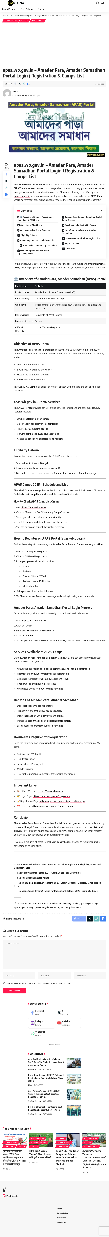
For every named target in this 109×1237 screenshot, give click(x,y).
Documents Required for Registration (83, 238)
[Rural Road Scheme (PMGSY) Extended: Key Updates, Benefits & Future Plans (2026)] (74, 1079)
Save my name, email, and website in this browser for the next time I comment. (39, 983)
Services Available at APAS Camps (80, 225)
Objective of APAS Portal (31, 225)
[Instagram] (41, 1023)
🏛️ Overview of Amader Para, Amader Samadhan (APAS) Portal (35, 218)
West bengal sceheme (70, 907)
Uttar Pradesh (91, 1146)
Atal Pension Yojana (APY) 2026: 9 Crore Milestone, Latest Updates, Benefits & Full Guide (44, 1094)
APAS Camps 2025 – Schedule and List (37, 240)
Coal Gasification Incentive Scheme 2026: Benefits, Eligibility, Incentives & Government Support (46, 1062)
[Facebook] (41, 1012)
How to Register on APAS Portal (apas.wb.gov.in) (33, 252)
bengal (32, 907)
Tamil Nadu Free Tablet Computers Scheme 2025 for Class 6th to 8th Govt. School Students (67, 1157)
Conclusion (71, 248)
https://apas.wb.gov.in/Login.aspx (51, 796)
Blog (30, 1085)
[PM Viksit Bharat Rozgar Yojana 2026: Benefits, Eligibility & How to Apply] (74, 1110)
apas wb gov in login (89, 903)
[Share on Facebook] (15, 84)
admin (15, 91)
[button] (5, 3)
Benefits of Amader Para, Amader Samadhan (79, 232)
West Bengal (38, 21)
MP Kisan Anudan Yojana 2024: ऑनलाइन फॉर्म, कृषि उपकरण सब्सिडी (40, 1154)
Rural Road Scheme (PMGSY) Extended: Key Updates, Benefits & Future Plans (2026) (46, 1078)
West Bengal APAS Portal (47, 907)
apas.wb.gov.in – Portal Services (35, 230)
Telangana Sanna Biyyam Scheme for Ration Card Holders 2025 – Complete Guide (57, 891)
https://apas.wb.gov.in (47, 327)
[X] (68, 1012)
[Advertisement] (54, 44)
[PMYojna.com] (16, 3)
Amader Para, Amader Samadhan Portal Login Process (82, 218)
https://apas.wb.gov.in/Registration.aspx (62, 801)
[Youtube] (68, 1023)
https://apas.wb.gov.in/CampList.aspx (52, 806)
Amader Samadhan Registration (64, 903)
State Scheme (11, 21)
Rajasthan (9, 1146)
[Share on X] (19, 84)
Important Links (72, 243)
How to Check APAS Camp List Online (40, 245)
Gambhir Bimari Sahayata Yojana (33, 877)
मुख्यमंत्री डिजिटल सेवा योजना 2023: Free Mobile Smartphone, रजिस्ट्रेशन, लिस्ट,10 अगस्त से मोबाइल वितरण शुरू (14, 1157)
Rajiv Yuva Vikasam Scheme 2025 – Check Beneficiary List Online (49, 872)
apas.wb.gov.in (22, 196)
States (24, 21)
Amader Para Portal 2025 (37, 903)
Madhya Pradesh (38, 1142)
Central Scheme (34, 1069)
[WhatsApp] (41, 1033)
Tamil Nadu (63, 1146)
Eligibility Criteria (28, 235)
